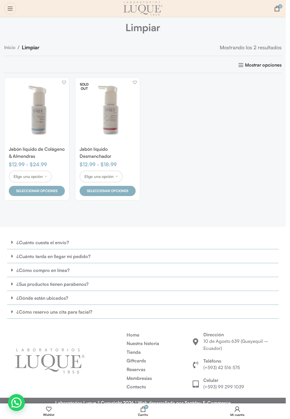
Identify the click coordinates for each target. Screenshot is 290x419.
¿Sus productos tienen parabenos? (52, 284)
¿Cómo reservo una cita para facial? (54, 312)
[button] (143, 242)
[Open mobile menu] (10, 8)
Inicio (9, 47)
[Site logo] (143, 8)
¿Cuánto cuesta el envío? (42, 242)
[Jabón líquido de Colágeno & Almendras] (37, 110)
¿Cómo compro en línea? (43, 270)
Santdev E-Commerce (208, 403)
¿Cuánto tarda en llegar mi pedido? (53, 256)
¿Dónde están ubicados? (42, 298)
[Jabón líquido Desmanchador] (107, 110)
